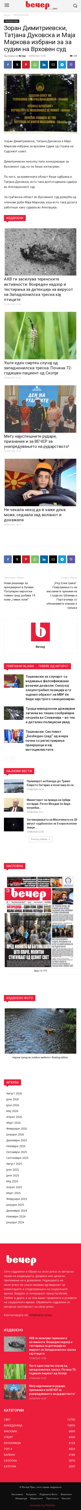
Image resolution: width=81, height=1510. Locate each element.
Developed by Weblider (42, 1505)
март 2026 (13, 1122)
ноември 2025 (16, 1146)
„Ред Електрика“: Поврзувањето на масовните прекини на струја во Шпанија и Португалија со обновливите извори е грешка (61, 595)
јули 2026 (12, 1099)
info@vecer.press (40, 1315)
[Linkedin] (44, 65)
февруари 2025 (16, 1199)
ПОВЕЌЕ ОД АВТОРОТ (54, 666)
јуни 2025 (12, 1175)
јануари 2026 (15, 1134)
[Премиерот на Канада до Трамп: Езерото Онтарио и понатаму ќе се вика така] (14, 786)
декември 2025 (16, 1140)
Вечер (22, 55)
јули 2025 (12, 1169)
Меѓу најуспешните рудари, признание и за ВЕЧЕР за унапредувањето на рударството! (36, 441)
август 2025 (14, 1164)
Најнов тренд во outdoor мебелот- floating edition (40, 1057)
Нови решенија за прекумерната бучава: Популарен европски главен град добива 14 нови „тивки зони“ (19, 591)
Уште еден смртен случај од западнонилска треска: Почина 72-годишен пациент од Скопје (38, 368)
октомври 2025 (16, 1152)
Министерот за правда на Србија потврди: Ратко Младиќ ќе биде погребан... (48, 803)
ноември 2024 (16, 1216)
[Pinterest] (26, 65)
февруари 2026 (16, 1128)
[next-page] (12, 759)
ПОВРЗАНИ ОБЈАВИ (20, 666)
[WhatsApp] (35, 65)
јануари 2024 (15, 1222)
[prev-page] (6, 759)
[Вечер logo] (40, 5)
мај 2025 (12, 1181)
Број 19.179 (40, 970)
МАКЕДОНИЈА (21, 15)
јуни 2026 (12, 1105)
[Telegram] (62, 65)
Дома (7, 15)
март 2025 (13, 1193)
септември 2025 (17, 1158)
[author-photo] (40, 641)
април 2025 (14, 1187)
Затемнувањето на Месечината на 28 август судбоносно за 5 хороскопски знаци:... (52, 823)
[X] (17, 65)
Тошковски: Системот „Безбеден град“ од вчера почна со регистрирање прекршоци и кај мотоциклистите (47, 740)
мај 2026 (12, 1111)
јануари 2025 (15, 1205)
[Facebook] (8, 65)
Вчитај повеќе (39, 839)
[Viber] (71, 65)
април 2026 (14, 1117)
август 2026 (14, 1093)
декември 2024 (16, 1210)
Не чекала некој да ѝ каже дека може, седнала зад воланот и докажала (34, 514)
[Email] (53, 65)
